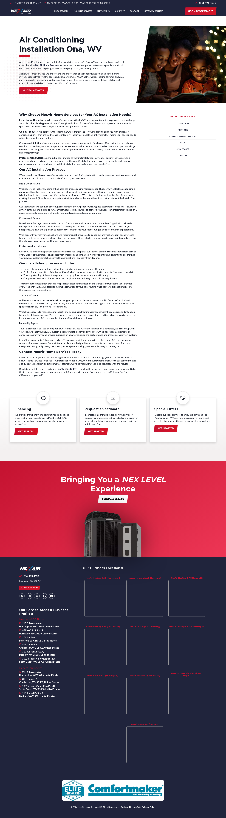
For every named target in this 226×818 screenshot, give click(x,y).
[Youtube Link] (52, 596)
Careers (183, 155)
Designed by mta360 (131, 807)
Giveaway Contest (153, 11)
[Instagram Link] (29, 596)
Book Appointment (200, 11)
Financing (183, 130)
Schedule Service (113, 499)
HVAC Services (61, 11)
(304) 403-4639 (206, 3)
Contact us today (67, 368)
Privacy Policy (149, 807)
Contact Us (183, 123)
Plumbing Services (83, 11)
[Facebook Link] (22, 596)
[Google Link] (44, 596)
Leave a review (29, 588)
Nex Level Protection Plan (182, 136)
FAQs (182, 143)
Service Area (103, 11)
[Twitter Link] (37, 596)
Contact (134, 11)
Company (120, 11)
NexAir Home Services (47, 65)
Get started (26, 431)
